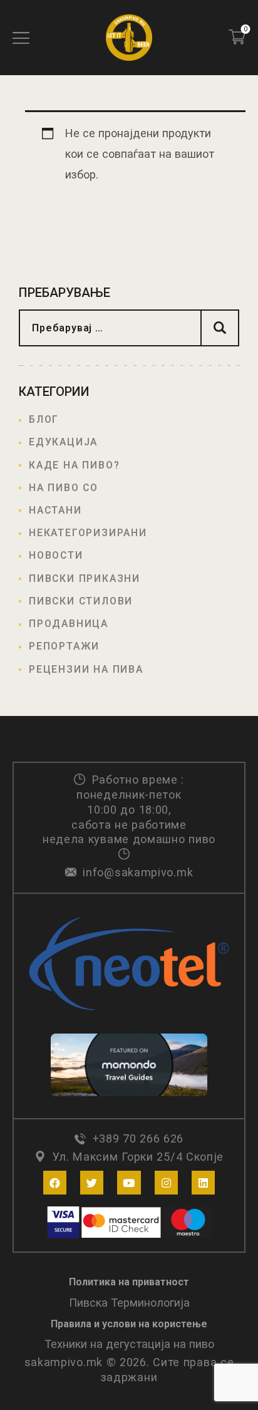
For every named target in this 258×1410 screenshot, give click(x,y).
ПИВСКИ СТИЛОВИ (81, 601)
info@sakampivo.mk (138, 872)
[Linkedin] (203, 1182)
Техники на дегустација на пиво (129, 1343)
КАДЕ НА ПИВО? (74, 465)
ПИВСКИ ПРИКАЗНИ (84, 578)
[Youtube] (128, 1182)
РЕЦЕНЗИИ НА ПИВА (86, 669)
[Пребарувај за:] (129, 327)
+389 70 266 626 (138, 1138)
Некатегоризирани (88, 533)
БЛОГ (44, 419)
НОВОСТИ (56, 555)
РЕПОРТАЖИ (64, 646)
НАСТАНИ (55, 510)
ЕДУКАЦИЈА (63, 442)
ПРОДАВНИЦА (68, 624)
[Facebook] (54, 1182)
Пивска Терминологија (129, 1302)
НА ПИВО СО (63, 488)
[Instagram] (166, 1182)
